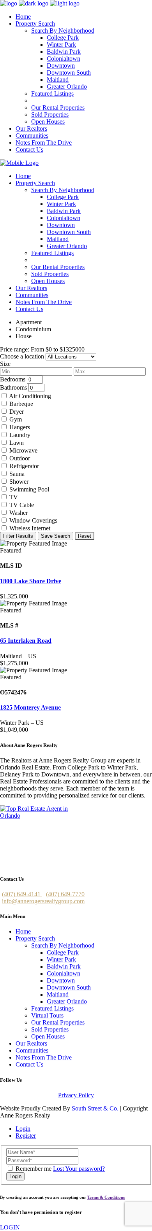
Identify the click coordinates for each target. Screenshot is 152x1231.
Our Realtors (31, 1043)
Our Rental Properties (58, 1022)
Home (23, 931)
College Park (63, 952)
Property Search (35, 938)
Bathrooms (13, 387)
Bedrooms (12, 379)
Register (26, 1135)
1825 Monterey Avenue (30, 707)
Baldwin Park (64, 966)
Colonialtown (63, 973)
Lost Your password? (79, 1168)
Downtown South (69, 987)
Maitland (58, 994)
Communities (32, 1050)
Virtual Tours (47, 1015)
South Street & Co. (95, 1108)
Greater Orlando (67, 1001)
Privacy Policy (76, 1095)
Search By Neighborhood (62, 945)
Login (23, 1128)
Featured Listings (52, 1008)
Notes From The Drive (44, 1057)
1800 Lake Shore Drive (30, 581)
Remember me (33, 1168)
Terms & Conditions (106, 1197)
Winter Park (61, 959)
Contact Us (29, 1064)
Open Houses (48, 1036)
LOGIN (10, 1227)
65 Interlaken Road (25, 640)
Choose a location (22, 356)
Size (5, 363)
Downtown (61, 980)
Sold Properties (50, 1029)
